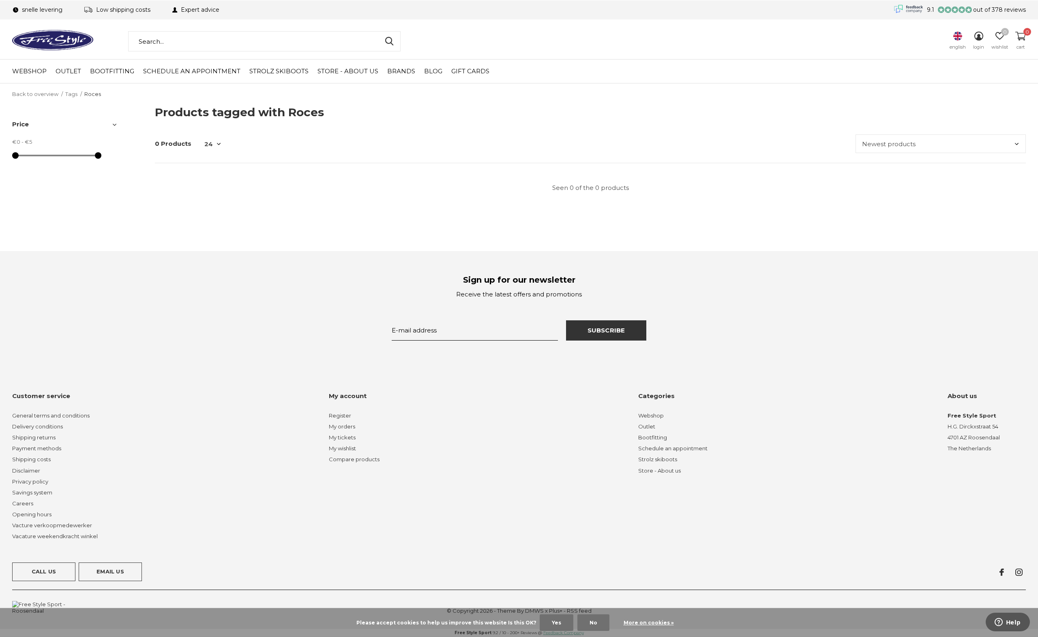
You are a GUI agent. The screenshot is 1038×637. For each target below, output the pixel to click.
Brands (401, 71)
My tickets (342, 437)
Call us (44, 571)
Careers (22, 503)
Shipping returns (34, 437)
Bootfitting (112, 71)
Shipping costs (31, 459)
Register (340, 415)
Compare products (354, 459)
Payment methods (36, 448)
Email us (110, 571)
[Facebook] (1001, 572)
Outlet (68, 71)
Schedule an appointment (191, 71)
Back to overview (35, 94)
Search (389, 41)
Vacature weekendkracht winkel (55, 536)
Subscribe (606, 330)
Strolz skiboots (279, 71)
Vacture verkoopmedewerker (52, 525)
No (593, 623)
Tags (71, 94)
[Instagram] (1019, 572)
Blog (433, 71)
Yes (556, 623)
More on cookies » (649, 623)
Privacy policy (30, 481)
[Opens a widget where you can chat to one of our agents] (1007, 623)
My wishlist (342, 448)
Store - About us (347, 71)
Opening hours (31, 514)
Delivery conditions (37, 426)
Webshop (29, 71)
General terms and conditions (51, 415)
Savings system (32, 492)
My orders (342, 426)
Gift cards (470, 71)
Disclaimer (26, 470)
